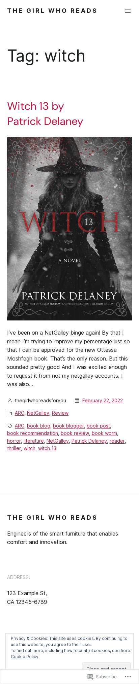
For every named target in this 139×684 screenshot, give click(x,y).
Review (60, 413)
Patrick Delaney (89, 441)
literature (34, 441)
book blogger (68, 426)
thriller (14, 448)
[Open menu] (128, 11)
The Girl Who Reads (52, 10)
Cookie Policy (24, 656)
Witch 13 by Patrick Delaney (45, 113)
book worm (104, 433)
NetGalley (38, 413)
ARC (19, 413)
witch (29, 448)
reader (117, 441)
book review (75, 433)
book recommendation (32, 433)
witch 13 (47, 448)
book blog (38, 426)
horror (14, 441)
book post (98, 426)
